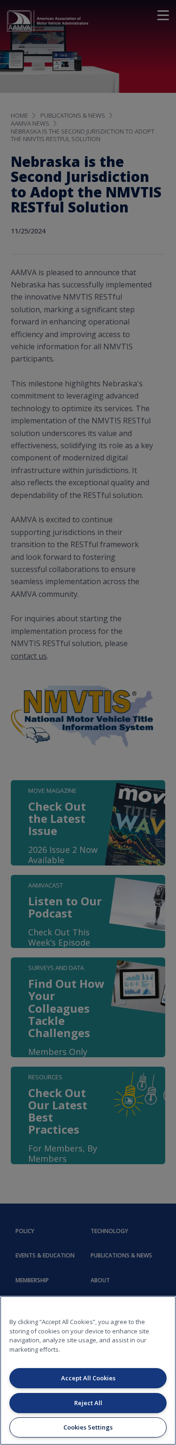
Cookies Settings (88, 1427)
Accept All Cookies (88, 1378)
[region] (88, 1370)
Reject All (88, 1403)
